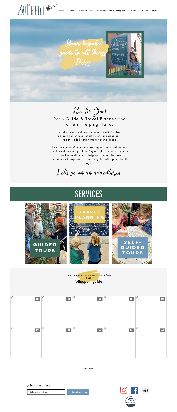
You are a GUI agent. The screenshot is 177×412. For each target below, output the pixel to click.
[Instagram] (123, 390)
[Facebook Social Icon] (134, 390)
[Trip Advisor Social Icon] (145, 390)
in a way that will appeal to (105, 159)
